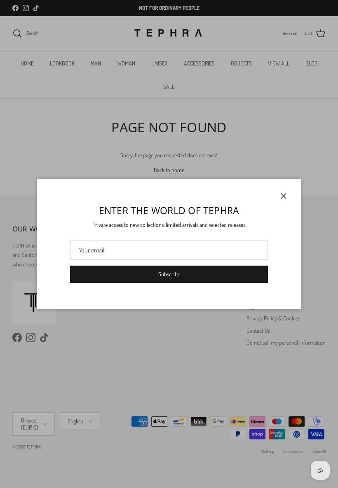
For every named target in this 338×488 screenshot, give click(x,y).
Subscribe (169, 274)
